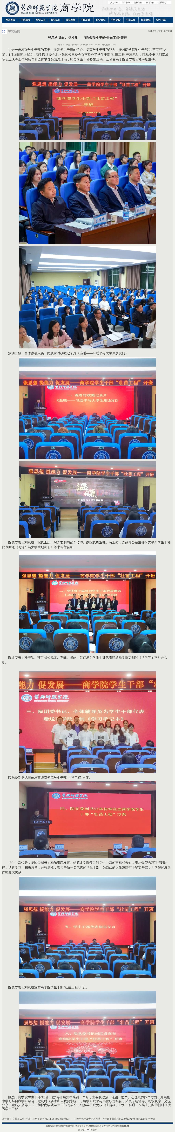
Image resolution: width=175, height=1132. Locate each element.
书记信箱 (150, 2)
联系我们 (162, 2)
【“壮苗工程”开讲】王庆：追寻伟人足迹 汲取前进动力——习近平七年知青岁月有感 (55, 1119)
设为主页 (114, 2)
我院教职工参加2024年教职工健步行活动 (133, 1119)
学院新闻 (168, 31)
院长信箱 (138, 2)
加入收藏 (126, 2)
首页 (160, 31)
